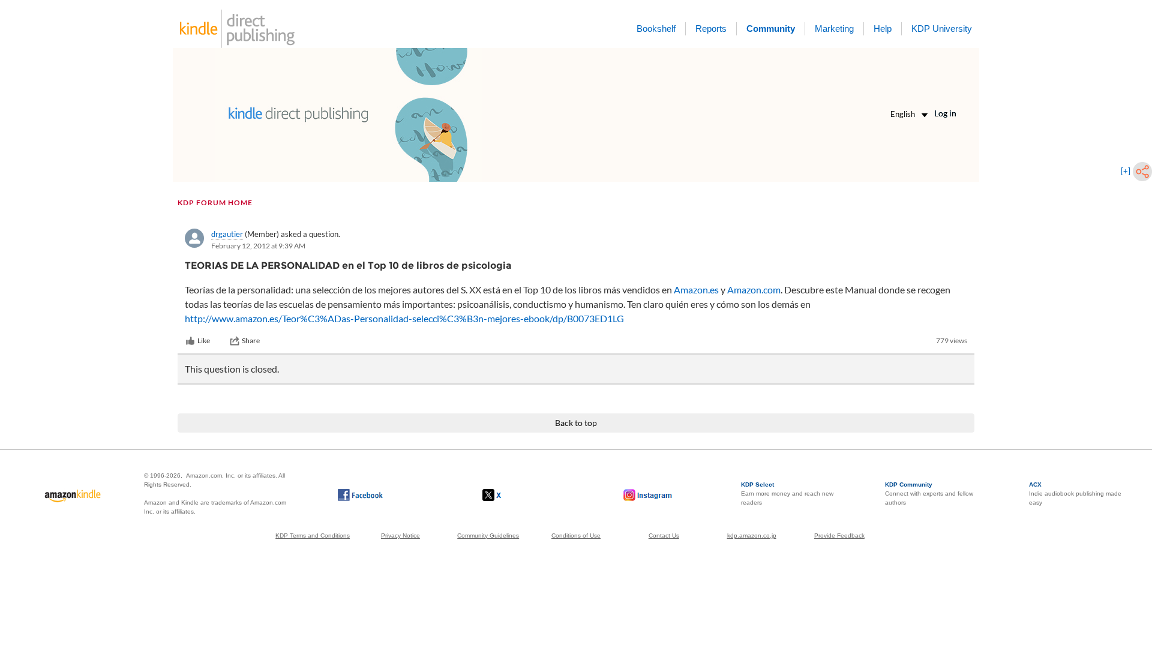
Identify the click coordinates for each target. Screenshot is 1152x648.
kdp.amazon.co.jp (751, 535)
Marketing (834, 28)
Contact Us (664, 535)
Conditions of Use (576, 535)
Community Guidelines (488, 535)
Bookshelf (656, 28)
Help (883, 28)
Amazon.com (754, 289)
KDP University (941, 28)
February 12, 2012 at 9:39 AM (258, 245)
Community (770, 28)
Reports (711, 28)
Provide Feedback (839, 535)
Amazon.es (696, 289)
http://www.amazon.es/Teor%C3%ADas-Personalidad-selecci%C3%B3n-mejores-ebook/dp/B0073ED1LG (404, 318)
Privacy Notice (400, 535)
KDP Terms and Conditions (312, 535)
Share (251, 340)
